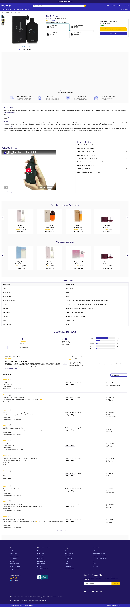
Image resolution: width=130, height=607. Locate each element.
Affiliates (95, 551)
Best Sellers (13, 551)
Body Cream (40, 558)
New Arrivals (13, 553)
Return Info (68, 556)
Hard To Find (13, 558)
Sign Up (116, 583)
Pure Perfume (41, 561)
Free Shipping (124, 9)
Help (113, 5)
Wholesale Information (99, 553)
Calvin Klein (51, 18)
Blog (94, 561)
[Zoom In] (104, 259)
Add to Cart (113, 33)
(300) (53, 20)
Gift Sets (39, 566)
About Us (67, 561)
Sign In (107, 5)
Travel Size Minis (14, 563)
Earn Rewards (69, 566)
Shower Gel (40, 556)
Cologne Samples (14, 569)
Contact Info (68, 558)
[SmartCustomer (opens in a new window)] (14, 580)
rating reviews (16, 575)
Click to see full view (25, 46)
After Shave (40, 553)
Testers (12, 561)
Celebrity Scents (14, 556)
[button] (58, 27)
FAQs (66, 563)
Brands (27, 9)
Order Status (68, 551)
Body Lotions (41, 563)
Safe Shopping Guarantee (100, 558)
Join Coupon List (69, 569)
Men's (18, 9)
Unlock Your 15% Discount (114, 29)
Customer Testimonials (99, 556)
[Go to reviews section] (48, 20)
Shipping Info (69, 553)
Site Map (95, 566)
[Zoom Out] (104, 264)
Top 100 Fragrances (42, 569)
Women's (7, 9)
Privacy (95, 563)
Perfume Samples (15, 566)
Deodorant (40, 551)
